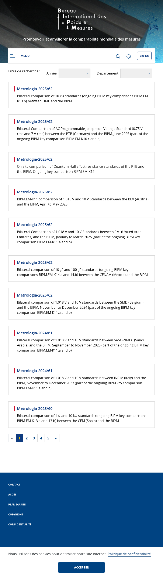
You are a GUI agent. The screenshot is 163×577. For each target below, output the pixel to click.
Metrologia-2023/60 (34, 408)
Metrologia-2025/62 (34, 88)
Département (107, 73)
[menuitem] (14, 484)
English (144, 56)
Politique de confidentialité (129, 554)
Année (51, 73)
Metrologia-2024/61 (34, 332)
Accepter (81, 567)
